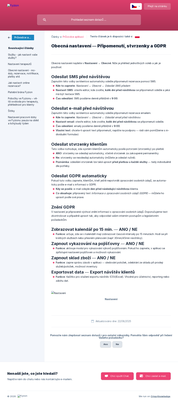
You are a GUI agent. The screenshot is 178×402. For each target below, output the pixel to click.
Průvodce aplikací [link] (73, 36)
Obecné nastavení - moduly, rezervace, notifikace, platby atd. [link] (23, 73)
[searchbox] (89, 19)
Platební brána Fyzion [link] (20, 92)
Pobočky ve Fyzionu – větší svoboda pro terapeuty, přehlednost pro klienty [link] (23, 101)
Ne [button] (117, 344)
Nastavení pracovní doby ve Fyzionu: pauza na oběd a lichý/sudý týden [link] (23, 120)
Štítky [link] (11, 111)
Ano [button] (105, 344)
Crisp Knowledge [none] (160, 396)
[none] (13, 6)
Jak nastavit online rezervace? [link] (19, 84)
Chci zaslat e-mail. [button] (155, 376)
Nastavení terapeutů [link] (19, 64)
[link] (21, 37)
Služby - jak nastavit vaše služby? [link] (22, 56)
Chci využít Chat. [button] (119, 376)
